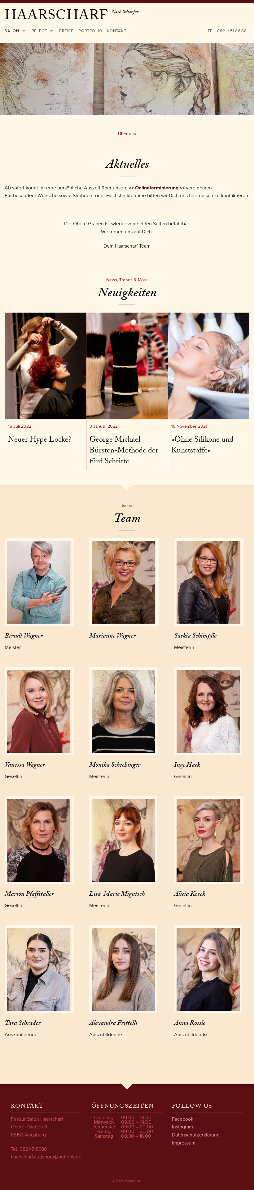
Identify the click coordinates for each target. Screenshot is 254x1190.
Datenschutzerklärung (196, 1135)
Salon (12, 30)
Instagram (182, 1127)
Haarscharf (58, 17)
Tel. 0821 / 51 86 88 (227, 30)
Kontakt (116, 30)
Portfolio (90, 30)
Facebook (182, 1119)
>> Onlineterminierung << (157, 188)
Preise (66, 30)
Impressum (183, 1143)
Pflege (39, 30)
